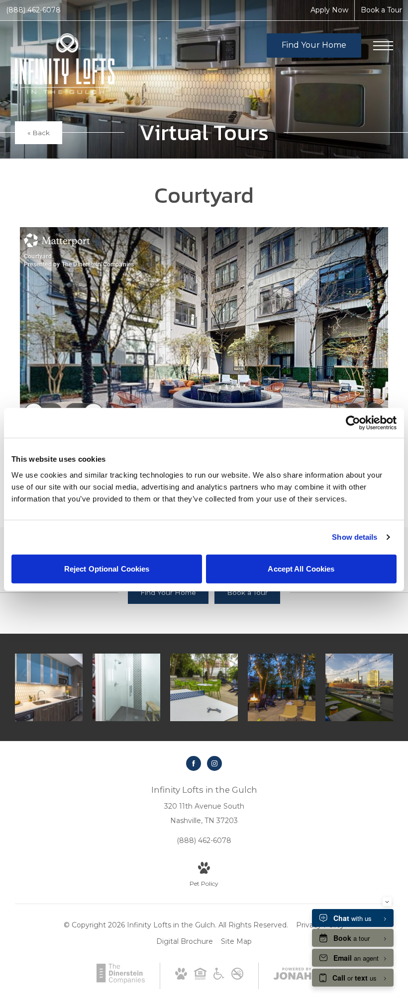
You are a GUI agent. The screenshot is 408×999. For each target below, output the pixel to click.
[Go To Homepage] (64, 63)
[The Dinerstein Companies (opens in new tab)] (121, 981)
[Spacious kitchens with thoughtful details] (49, 687)
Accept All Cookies (301, 568)
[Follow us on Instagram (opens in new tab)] (214, 763)
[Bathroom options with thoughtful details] (126, 687)
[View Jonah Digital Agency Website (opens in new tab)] (292, 976)
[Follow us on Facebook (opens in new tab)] (193, 763)
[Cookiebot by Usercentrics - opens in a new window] (353, 423)
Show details (354, 537)
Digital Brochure (184, 941)
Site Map (236, 941)
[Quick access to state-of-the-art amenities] (204, 687)
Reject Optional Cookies (106, 568)
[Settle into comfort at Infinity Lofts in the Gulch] (281, 687)
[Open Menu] (383, 45)
